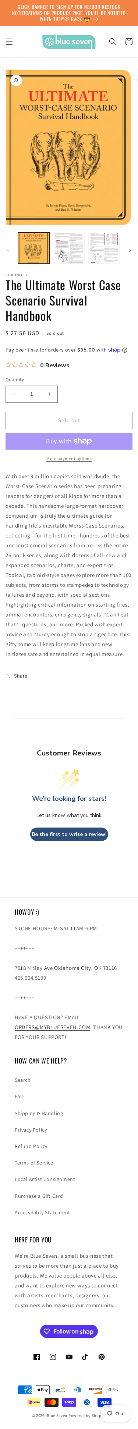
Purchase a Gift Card (39, 1196)
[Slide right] (130, 250)
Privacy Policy (31, 1129)
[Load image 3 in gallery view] (104, 248)
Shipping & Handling (39, 1113)
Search (23, 1080)
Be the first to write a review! (69, 834)
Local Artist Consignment (45, 1179)
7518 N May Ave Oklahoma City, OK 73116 (66, 967)
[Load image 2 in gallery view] (68, 248)
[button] (9, 42)
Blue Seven (57, 1415)
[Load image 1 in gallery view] (33, 248)
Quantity (15, 379)
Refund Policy (31, 1146)
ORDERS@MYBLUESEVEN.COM (52, 1027)
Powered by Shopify (87, 1415)
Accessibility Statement (42, 1212)
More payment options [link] (69, 458)
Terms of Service (34, 1162)
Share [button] (21, 675)
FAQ (19, 1096)
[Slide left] (8, 250)
